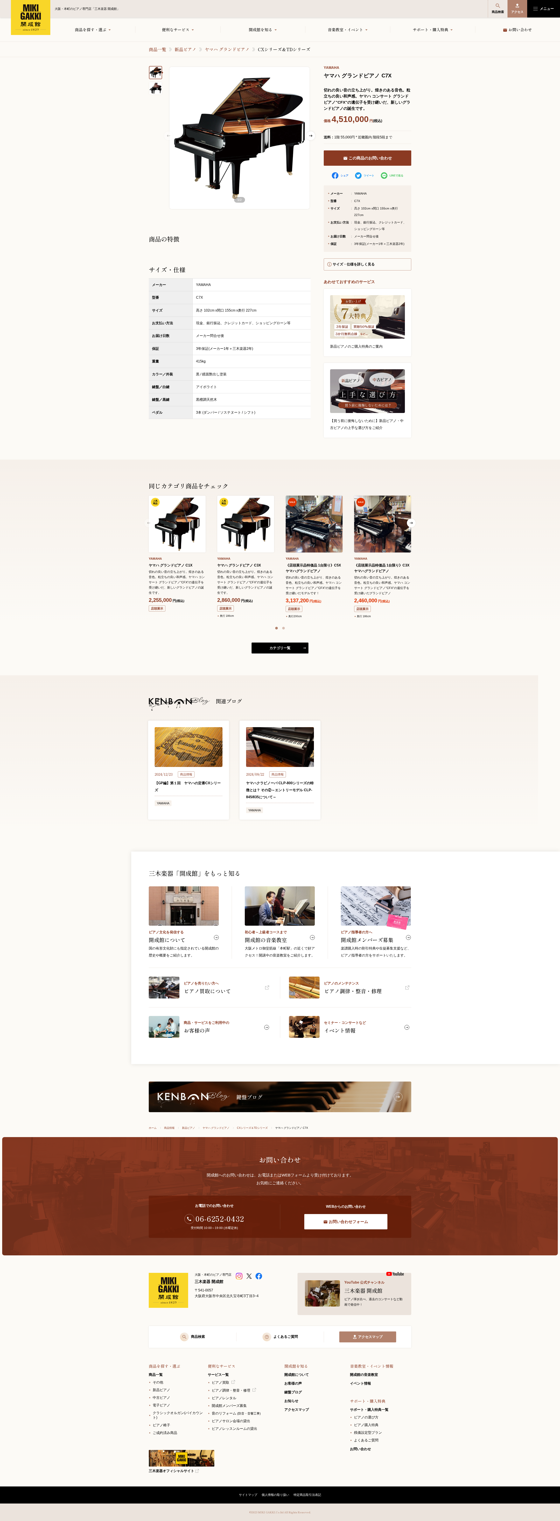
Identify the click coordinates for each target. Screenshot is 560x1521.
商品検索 (498, 12)
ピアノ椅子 (161, 1425)
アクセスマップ (370, 1337)
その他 (158, 1382)
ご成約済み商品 (165, 1433)
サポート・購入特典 (430, 29)
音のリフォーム (236, 1413)
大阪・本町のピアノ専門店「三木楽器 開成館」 (30, 17)
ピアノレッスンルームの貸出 (234, 1428)
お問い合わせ (520, 29)
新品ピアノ (185, 49)
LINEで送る (396, 175)
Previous (168, 135)
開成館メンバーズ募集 (229, 1406)
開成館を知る (260, 29)
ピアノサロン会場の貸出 (231, 1421)
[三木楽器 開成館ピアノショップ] (239, 1276)
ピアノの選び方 (366, 1417)
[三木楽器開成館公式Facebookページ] (259, 1276)
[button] (276, 628)
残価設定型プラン (368, 1432)
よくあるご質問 (366, 1440)
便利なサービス (175, 29)
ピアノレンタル (224, 1398)
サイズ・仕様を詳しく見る (354, 264)
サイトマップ (248, 1495)
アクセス (517, 12)
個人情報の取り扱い (275, 1495)
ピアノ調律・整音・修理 (231, 1390)
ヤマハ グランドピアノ (227, 49)
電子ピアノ (161, 1405)
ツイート (369, 175)
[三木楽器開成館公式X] (249, 1276)
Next (310, 135)
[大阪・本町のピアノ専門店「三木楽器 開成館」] (168, 1290)
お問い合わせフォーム (348, 1222)
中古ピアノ (161, 1397)
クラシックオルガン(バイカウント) (178, 1415)
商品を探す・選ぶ (90, 29)
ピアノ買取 (220, 1382)
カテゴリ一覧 (280, 648)
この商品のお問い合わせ (370, 158)
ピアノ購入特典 (366, 1425)
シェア (344, 175)
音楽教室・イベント (345, 29)
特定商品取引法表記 (307, 1495)
